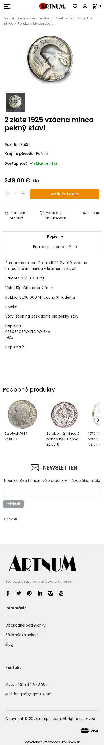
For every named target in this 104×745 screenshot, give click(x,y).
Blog (9, 644)
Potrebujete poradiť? (52, 246)
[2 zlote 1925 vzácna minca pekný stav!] (52, 60)
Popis (52, 236)
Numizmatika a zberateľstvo (26, 18)
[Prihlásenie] (85, 6)
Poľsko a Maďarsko (34, 23)
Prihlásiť (13, 504)
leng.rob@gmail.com (32, 694)
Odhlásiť (10, 519)
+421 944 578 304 (31, 684)
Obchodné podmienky (25, 625)
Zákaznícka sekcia (22, 634)
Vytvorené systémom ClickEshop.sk (52, 742)
